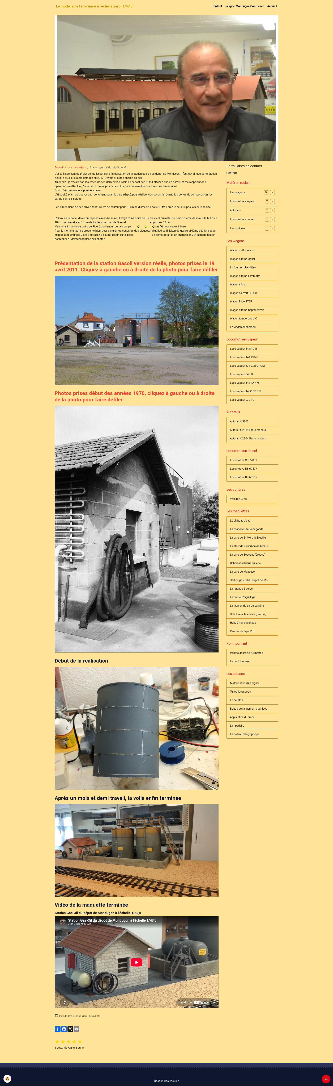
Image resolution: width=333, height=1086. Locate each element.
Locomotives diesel (242, 219)
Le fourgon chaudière (243, 267)
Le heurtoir (236, 700)
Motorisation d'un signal (244, 683)
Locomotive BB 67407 (243, 468)
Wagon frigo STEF (241, 301)
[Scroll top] (326, 1079)
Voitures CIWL (238, 499)
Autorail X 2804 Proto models (248, 438)
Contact (217, 6)
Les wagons (237, 192)
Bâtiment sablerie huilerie (245, 563)
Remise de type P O (242, 631)
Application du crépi (242, 717)
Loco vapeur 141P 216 (244, 348)
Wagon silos (237, 284)
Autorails (235, 210)
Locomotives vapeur (242, 201)
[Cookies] (7, 1079)
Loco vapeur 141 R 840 (244, 357)
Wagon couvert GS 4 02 (244, 293)
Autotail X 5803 (239, 421)
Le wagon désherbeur (243, 327)
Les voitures (237, 228)
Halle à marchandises (243, 622)
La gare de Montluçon (243, 571)
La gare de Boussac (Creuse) (247, 554)
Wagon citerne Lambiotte (245, 276)
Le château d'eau (240, 520)
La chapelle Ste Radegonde (246, 529)
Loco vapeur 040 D (241, 374)
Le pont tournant (240, 661)
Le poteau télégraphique (244, 734)
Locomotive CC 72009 (243, 460)
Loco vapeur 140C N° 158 (245, 391)
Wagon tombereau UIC (243, 318)
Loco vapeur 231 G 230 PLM (247, 365)
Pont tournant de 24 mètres (246, 653)
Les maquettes (76, 167)
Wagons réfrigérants (242, 250)
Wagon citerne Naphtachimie (247, 310)
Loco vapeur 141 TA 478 (244, 382)
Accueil (272, 6)
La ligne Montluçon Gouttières (244, 6)
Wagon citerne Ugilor (242, 259)
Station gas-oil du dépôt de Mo (249, 580)
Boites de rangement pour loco (248, 708)
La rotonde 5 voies (241, 588)
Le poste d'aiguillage (242, 597)
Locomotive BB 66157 (243, 477)
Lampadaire (237, 725)
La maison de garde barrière (247, 605)
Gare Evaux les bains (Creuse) (248, 614)
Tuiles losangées (240, 691)
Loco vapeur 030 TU (242, 399)
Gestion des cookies (166, 943)
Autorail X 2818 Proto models (248, 430)
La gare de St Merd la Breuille (248, 537)
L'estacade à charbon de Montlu (249, 546)
